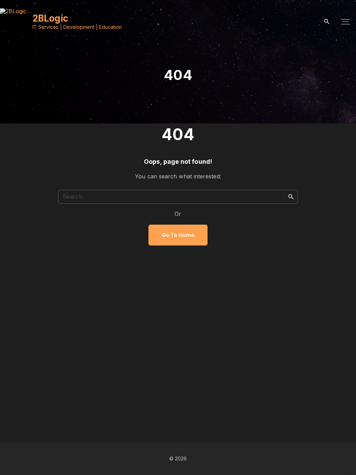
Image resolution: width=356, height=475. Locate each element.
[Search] (291, 196)
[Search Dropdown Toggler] (327, 22)
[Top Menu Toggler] (345, 22)
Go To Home (178, 235)
